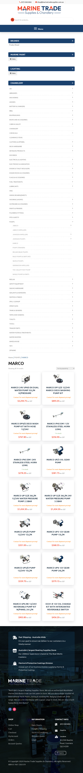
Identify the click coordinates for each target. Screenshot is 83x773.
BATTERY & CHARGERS (17, 106)
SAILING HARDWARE (16, 288)
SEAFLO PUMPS (18, 261)
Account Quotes (15, 743)
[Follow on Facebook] (10, 709)
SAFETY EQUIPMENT (16, 284)
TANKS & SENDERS (15, 310)
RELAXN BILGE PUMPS (20, 252)
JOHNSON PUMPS (19, 239)
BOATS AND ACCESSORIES (18, 120)
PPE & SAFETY (14, 217)
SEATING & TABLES (15, 297)
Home (10, 357)
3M (10, 89)
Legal (34, 740)
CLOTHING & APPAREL (17, 142)
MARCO (15, 243)
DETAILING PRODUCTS (17, 151)
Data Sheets (37, 725)
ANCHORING (13, 97)
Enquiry (61, 753)
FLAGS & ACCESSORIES (17, 177)
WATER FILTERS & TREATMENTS (20, 333)
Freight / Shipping (39, 729)
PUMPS (17, 357)
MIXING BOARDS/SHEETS (18, 195)
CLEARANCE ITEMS (15, 137)
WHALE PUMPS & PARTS (21, 274)
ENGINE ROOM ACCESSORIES (19, 173)
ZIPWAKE (12, 350)
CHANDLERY (13, 129)
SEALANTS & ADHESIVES (17, 293)
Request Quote (38, 736)
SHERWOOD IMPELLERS (21, 265)
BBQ (11, 111)
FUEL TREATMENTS (16, 182)
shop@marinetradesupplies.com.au (50, 2)
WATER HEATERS (15, 337)
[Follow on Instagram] (14, 709)
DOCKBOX (13, 155)
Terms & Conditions (40, 732)
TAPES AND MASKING (16, 315)
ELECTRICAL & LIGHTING (17, 160)
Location (63, 736)
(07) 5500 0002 (26, 2)
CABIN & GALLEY (15, 124)
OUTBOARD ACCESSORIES (18, 204)
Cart (10, 729)
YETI (10, 346)
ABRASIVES (13, 93)
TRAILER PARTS (14, 328)
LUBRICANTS (13, 186)
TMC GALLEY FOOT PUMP (21, 270)
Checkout (12, 732)
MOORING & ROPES (16, 199)
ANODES (12, 102)
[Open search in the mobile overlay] (41, 20)
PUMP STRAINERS (19, 248)
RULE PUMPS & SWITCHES (21, 256)
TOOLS (11, 324)
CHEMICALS (13, 133)
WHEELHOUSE (14, 341)
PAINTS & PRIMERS (15, 208)
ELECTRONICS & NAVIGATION (19, 164)
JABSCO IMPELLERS (19, 230)
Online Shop (13, 725)
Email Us (63, 730)
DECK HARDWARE (15, 146)
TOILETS (12, 319)
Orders (11, 740)
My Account (13, 736)
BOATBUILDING (14, 115)
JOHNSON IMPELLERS (20, 234)
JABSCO (15, 225)
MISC (11, 191)
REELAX (12, 279)
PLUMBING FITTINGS (16, 213)
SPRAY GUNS (13, 306)
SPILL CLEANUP (14, 301)
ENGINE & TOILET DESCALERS (19, 168)
